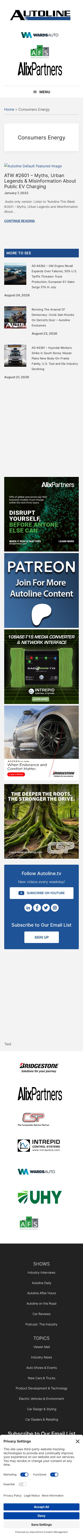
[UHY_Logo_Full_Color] (40, 1198)
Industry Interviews (41, 1272)
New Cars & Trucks (41, 1378)
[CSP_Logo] (40, 1120)
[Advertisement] (41, 426)
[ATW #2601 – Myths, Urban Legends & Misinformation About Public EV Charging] (33, 166)
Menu (44, 92)
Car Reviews (41, 1314)
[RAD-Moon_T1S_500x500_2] (41, 702)
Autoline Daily (41, 1283)
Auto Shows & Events (41, 1367)
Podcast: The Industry (41, 1324)
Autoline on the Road (41, 1303)
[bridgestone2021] (40, 1068)
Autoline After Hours (41, 1293)
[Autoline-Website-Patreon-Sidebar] (41, 626)
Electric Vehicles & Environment (41, 1398)
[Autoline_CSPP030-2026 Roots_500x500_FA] (41, 857)
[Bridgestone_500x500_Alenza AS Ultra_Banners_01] (41, 779)
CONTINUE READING (19, 221)
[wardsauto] (39, 35)
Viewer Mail (41, 1347)
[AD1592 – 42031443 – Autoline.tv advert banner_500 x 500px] (41, 550)
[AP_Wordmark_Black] (40, 69)
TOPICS (41, 1338)
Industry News (41, 1357)
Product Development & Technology (42, 1388)
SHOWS (41, 1264)
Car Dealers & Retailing (41, 1419)
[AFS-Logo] (40, 52)
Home (9, 109)
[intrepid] (40, 1146)
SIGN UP (42, 937)
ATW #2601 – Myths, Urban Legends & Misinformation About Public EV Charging (40, 181)
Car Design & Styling (41, 1409)
